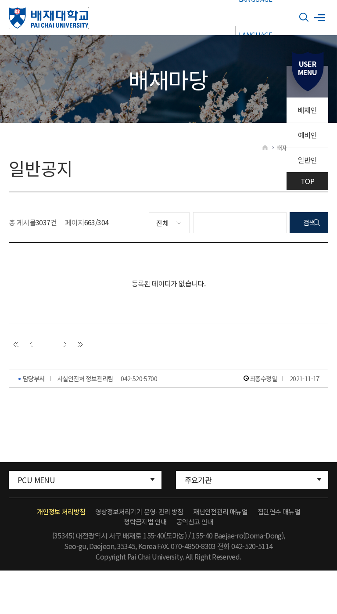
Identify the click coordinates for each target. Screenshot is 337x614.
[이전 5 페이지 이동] (31, 344)
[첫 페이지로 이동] (16, 344)
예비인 (307, 135)
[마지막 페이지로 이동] (80, 344)
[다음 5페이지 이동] (65, 344)
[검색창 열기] (304, 17)
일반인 (307, 160)
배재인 (307, 110)
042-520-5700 (139, 378)
